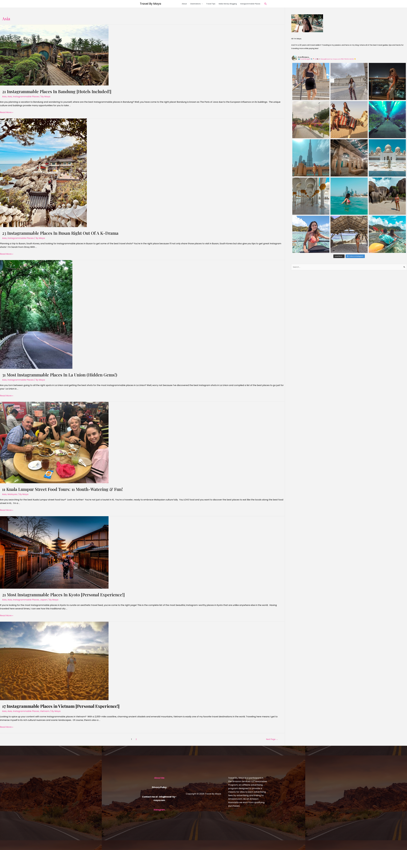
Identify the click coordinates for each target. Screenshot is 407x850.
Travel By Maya (150, 4)
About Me (159, 777)
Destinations (195, 4)
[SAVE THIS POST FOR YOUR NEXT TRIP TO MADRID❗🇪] (310, 81)
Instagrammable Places (250, 4)
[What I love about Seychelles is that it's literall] (310, 234)
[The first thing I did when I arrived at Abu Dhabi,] (349, 196)
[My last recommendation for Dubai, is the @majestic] (387, 81)
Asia (4, 96)
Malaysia (12, 494)
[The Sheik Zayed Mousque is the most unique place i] (310, 196)
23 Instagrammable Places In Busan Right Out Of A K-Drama (60, 233)
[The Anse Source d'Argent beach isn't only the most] (349, 234)
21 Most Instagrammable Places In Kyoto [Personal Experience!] (63, 594)
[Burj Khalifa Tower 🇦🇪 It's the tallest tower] (310, 157)
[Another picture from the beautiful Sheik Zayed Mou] (387, 157)
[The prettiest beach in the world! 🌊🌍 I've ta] (387, 196)
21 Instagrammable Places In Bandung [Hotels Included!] (56, 91)
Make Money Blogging (228, 4)
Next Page (272, 739)
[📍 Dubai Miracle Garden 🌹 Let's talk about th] (310, 119)
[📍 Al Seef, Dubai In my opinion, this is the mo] (349, 157)
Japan (43, 599)
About (184, 4)
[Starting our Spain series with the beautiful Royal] (349, 81)
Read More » (6, 112)
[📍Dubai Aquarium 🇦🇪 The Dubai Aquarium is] (387, 119)
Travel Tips (210, 4)
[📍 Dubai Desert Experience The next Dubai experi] (349, 119)
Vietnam (44, 711)
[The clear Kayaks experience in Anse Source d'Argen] (387, 234)
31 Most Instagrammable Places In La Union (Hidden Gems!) (59, 374)
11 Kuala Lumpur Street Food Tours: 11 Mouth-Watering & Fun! (62, 489)
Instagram (159, 809)
